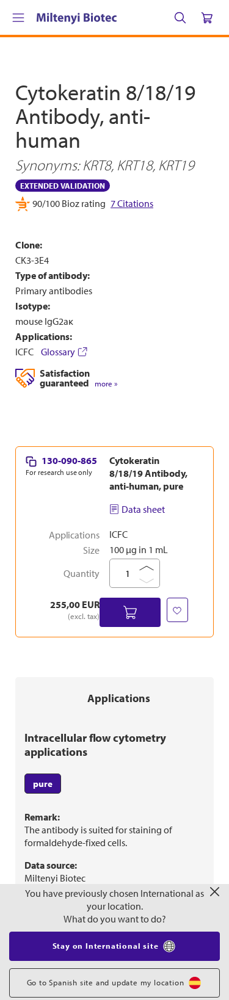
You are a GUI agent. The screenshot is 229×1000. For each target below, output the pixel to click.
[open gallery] (114, 325)
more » (106, 582)
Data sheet (143, 707)
